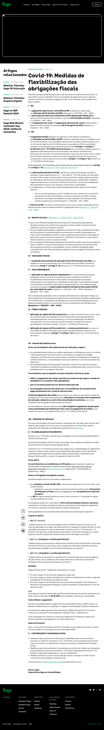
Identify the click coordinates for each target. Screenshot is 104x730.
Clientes (68, 705)
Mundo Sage (46, 4)
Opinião (36, 705)
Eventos (21, 708)
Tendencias (38, 708)
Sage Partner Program (60, 4)
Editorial (26, 4)
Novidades (35, 4)
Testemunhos (74, 4)
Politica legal (6, 724)
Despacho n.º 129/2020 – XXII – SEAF (73, 201)
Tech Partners (69, 708)
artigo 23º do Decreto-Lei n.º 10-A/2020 (56, 641)
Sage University (55, 707)
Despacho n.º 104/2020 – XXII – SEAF (78, 113)
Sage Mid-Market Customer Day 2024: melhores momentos (13, 127)
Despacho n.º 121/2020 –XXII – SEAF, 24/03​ (66, 217)
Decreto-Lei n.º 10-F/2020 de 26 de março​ (60, 167)
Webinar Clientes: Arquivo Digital (14, 99)
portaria (80, 428)
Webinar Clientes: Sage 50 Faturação (14, 87)
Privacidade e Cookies (20, 724)
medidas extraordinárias (51, 662)
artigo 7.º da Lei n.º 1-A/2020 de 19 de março (70, 324)
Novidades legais (35, 69)
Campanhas (22, 711)
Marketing (53, 704)
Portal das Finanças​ (57, 469)
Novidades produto (25, 701)
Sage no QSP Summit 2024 (11, 112)
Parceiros (68, 701)
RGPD (30, 724)
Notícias (37, 701)
